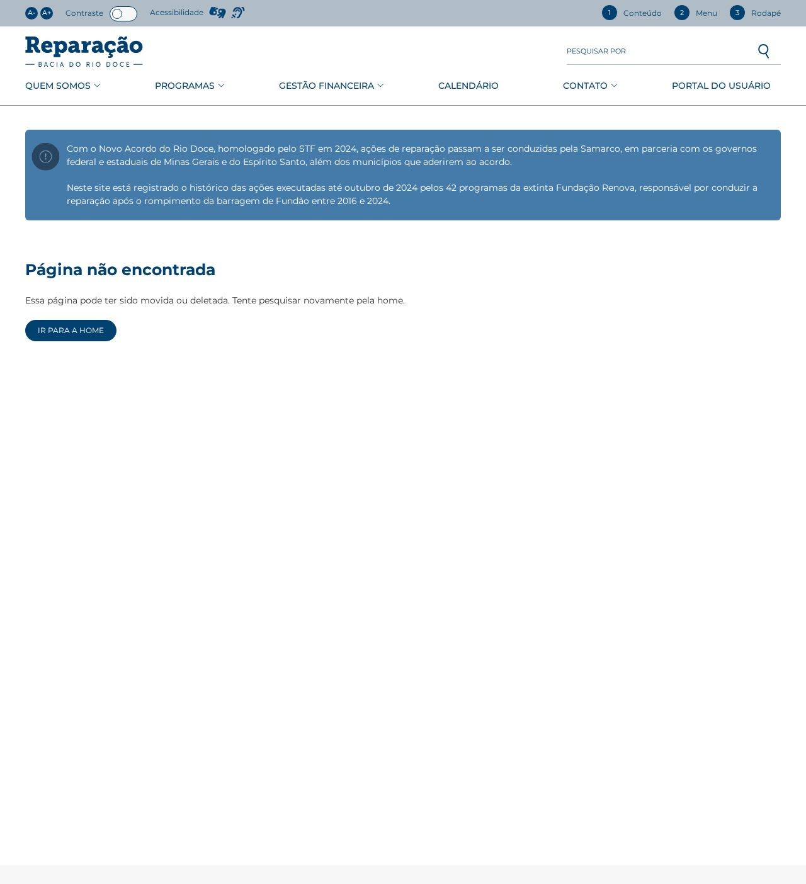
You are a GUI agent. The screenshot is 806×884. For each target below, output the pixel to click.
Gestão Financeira (326, 85)
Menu (698, 13)
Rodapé (758, 13)
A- (31, 13)
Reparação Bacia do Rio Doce (84, 52)
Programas (185, 85)
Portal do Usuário (721, 85)
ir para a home (71, 330)
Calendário (468, 85)
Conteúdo (635, 13)
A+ (46, 13)
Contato (585, 85)
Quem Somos (58, 85)
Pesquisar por (596, 51)
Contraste (84, 13)
